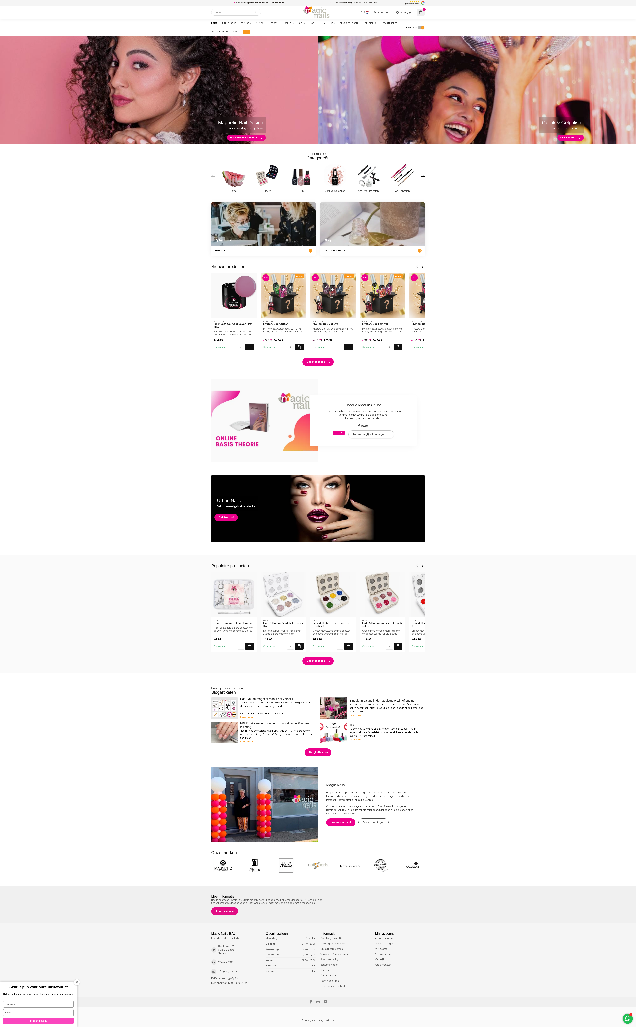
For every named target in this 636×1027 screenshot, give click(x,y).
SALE (246, 32)
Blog (235, 32)
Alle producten (383, 964)
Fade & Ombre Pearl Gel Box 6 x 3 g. (283, 625)
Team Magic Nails (329, 980)
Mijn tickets (381, 949)
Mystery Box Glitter (275, 323)
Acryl (313, 23)
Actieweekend (219, 32)
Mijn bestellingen (384, 943)
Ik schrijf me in (38, 1020)
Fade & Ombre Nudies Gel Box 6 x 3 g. (382, 625)
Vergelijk (379, 959)
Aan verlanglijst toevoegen (369, 434)
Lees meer (246, 717)
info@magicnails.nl (228, 971)
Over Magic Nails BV (331, 938)
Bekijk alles (316, 752)
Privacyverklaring (329, 959)
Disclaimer (326, 970)
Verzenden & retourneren (334, 954)
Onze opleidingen (373, 822)
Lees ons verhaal (341, 822)
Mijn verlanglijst (383, 954)
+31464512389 (225, 962)
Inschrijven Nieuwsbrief (332, 986)
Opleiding (370, 23)
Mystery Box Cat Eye (325, 323)
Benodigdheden (349, 23)
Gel (301, 23)
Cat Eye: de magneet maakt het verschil (266, 699)
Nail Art (328, 23)
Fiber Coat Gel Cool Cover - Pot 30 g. (233, 325)
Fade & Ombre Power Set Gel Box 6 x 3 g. (331, 625)
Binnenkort (229, 23)
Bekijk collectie (316, 361)
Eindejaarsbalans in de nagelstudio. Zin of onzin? (381, 700)
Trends (245, 23)
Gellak (288, 23)
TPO (352, 725)
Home (214, 23)
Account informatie (385, 938)
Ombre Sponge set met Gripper (233, 623)
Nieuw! (260, 23)
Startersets (390, 23)
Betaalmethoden (329, 964)
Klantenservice (224, 911)
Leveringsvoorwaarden (332, 943)
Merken (273, 23)
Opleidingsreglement (331, 949)
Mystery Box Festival (375, 323)
